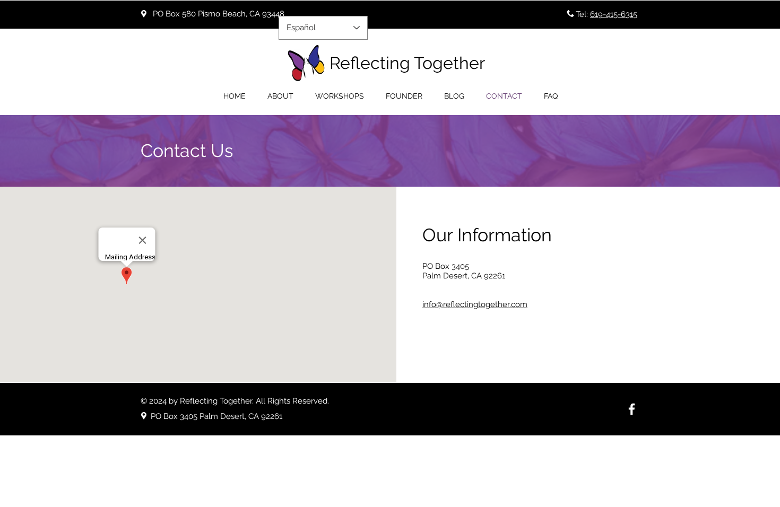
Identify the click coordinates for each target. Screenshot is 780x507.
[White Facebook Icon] (631, 409)
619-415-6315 (613, 14)
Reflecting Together (407, 63)
